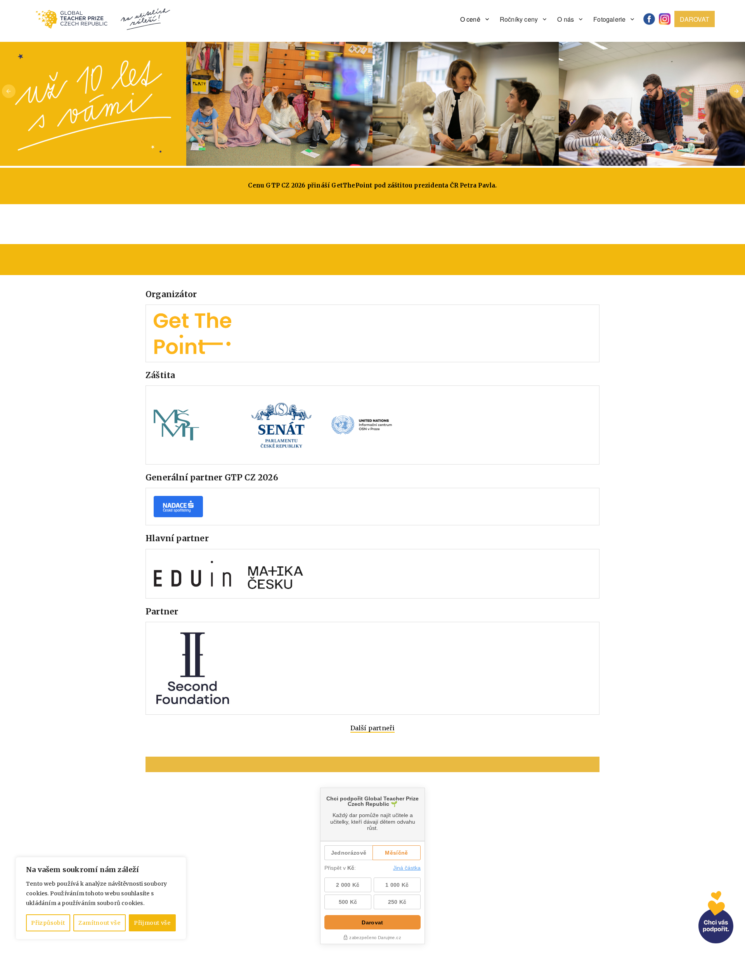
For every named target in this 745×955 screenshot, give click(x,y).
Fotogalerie (609, 19)
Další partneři (372, 728)
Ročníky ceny (519, 19)
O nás (565, 19)
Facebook (652, 19)
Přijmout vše (152, 922)
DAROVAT (694, 19)
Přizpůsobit (48, 922)
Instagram (667, 19)
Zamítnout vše (99, 922)
